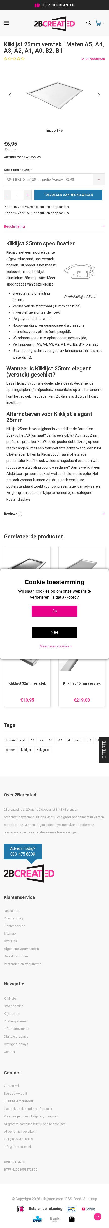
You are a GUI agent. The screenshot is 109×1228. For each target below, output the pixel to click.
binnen (11, 750)
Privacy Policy (13, 918)
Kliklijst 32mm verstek (27, 683)
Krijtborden (12, 1014)
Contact (9, 1052)
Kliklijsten (43, 750)
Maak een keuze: (18, 170)
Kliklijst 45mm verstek (82, 683)
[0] (98, 23)
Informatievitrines (16, 1029)
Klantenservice (14, 926)
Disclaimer (11, 911)
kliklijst (26, 750)
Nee (54, 632)
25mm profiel (15, 740)
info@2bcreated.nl (17, 1147)
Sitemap (10, 933)
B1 (90, 740)
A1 (32, 740)
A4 (60, 740)
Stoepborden (13, 1006)
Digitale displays (16, 1036)
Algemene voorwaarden (21, 949)
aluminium (74, 740)
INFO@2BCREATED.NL (57, 5)
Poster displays (18, 499)
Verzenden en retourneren (22, 964)
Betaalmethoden (16, 956)
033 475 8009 (22, 854)
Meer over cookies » (56, 646)
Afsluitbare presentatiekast (28, 474)
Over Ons (10, 941)
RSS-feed (73, 1199)
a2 (41, 740)
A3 (51, 740)
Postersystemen (15, 1021)
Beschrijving (14, 226)
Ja (54, 611)
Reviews (13, 514)
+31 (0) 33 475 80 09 (18, 1139)
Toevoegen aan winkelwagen (68, 195)
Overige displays (16, 1044)
